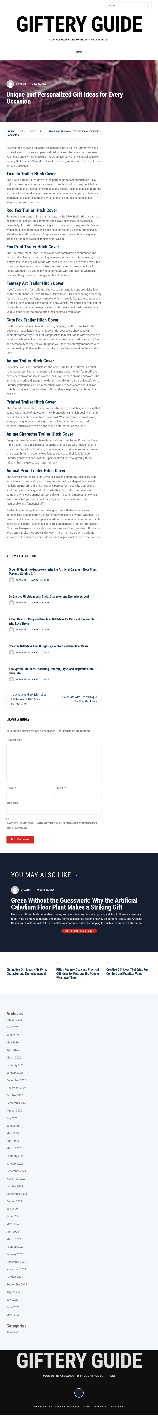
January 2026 (14, 1072)
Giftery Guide (79, 24)
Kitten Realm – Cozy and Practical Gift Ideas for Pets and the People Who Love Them (77, 974)
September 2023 (16, 1284)
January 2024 (14, 1254)
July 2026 (12, 1027)
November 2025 (16, 1088)
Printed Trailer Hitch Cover (31, 402)
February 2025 (15, 1156)
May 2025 (12, 1133)
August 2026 (14, 1019)
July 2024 (12, 1208)
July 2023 (12, 1299)
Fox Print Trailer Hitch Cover (32, 246)
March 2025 (13, 1148)
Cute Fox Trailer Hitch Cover (32, 320)
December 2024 (16, 1171)
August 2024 (14, 1201)
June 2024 (12, 1216)
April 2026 (12, 1050)
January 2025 (14, 1163)
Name (11, 788)
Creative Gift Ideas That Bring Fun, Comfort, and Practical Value (48, 646)
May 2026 (12, 1042)
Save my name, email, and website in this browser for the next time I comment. (51, 825)
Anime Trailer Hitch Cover (30, 361)
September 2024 (16, 1193)
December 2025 (16, 1080)
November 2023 (16, 1269)
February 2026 (15, 1065)
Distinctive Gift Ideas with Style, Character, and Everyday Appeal (49, 596)
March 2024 (13, 1239)
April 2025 (12, 1140)
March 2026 (13, 1057)
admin (23, 84)
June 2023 (12, 1307)
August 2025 (14, 1110)
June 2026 (12, 1034)
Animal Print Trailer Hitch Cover (35, 470)
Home (79, 52)
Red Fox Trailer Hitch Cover (31, 210)
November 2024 (16, 1178)
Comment (14, 740)
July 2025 (12, 1118)
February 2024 (15, 1246)
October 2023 (14, 1277)
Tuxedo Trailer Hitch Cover (31, 173)
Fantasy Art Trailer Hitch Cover (35, 283)
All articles (12, 1332)
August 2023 (14, 1292)
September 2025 (16, 1103)
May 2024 (12, 1224)
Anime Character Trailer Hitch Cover (39, 434)
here (16, 528)
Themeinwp (117, 1406)
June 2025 (12, 1125)
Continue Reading (78, 931)
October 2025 (14, 1095)
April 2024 (12, 1231)
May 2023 (12, 1314)
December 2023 (16, 1261)
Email (61, 788)
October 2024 (14, 1186)
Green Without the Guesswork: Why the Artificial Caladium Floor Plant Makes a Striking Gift (74, 903)
